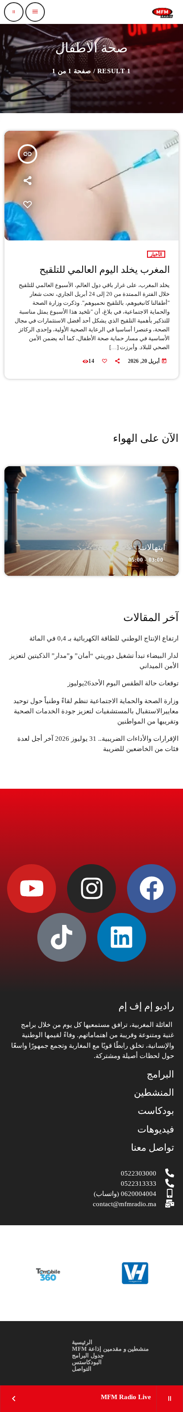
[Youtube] (31, 888)
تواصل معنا (152, 1147)
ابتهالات (152, 547)
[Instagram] (91, 888)
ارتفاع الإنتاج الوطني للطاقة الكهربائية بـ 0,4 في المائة (104, 638)
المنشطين (154, 1092)
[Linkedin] (121, 937)
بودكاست (156, 1110)
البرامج (160, 1074)
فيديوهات (155, 1129)
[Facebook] (151, 888)
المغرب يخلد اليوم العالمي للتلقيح (105, 269)
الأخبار (156, 254)
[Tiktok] (61, 937)
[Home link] (162, 12)
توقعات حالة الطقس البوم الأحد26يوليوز (123, 683)
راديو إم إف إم (146, 1006)
